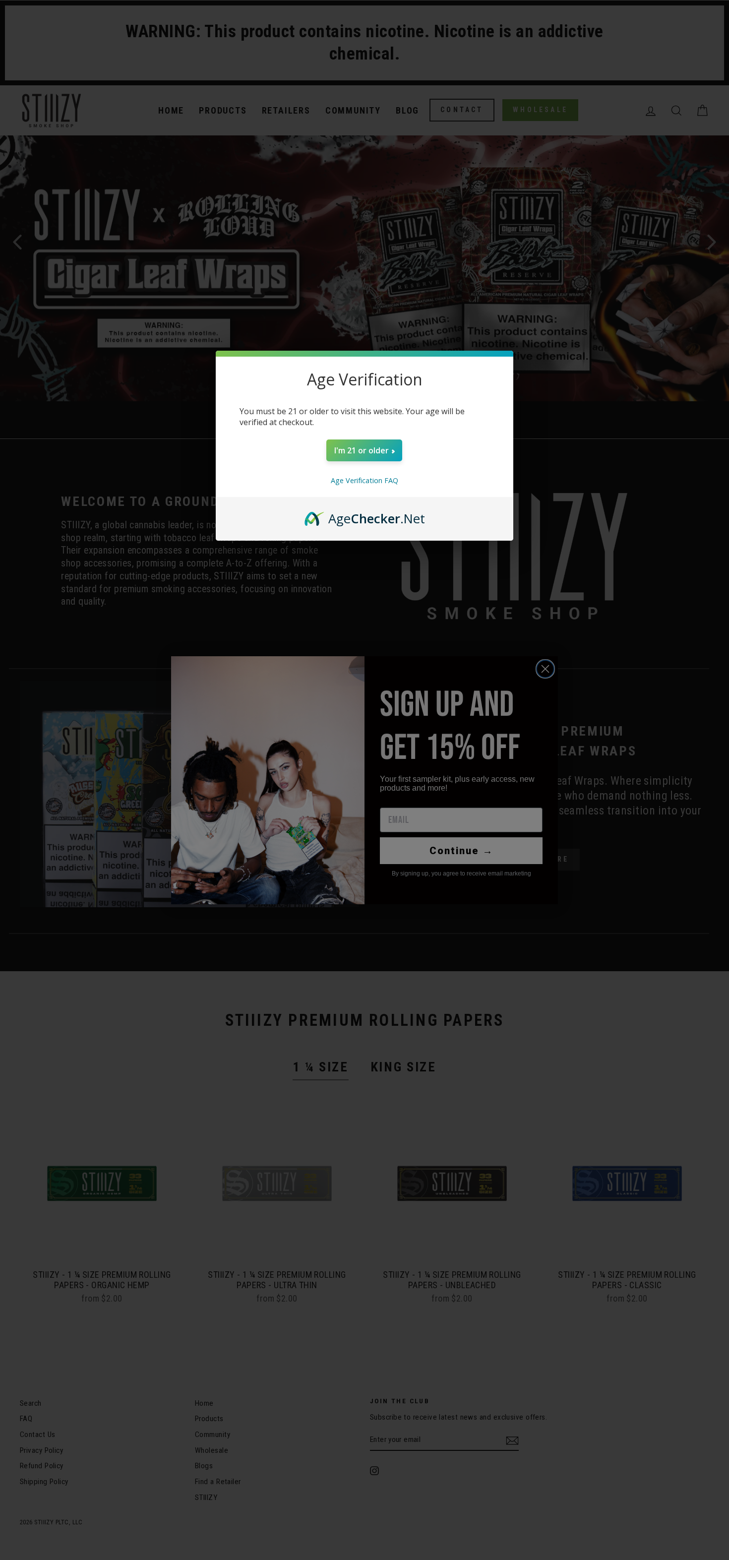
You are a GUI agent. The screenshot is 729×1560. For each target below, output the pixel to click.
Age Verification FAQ (364, 480)
